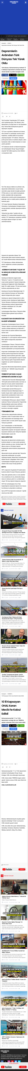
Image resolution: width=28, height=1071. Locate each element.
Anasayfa (4, 43)
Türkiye (14, 499)
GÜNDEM (10, 693)
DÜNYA (9, 43)
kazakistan (23, 496)
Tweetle (14, 75)
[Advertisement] (14, 19)
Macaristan (22, 498)
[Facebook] (2, 1061)
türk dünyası (10, 499)
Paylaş (6, 75)
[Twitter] (5, 1061)
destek (18, 496)
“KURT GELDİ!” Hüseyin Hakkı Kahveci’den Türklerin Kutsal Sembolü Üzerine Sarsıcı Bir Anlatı (17, 36)
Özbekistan (4, 499)
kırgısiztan (4, 498)
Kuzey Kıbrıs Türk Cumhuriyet (13, 498)
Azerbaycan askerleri (8, 496)
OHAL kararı (6, 864)
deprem (15, 496)
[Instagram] (9, 1061)
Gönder (22, 75)
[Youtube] (12, 1061)
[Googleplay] (19, 1061)
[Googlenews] (15, 1061)
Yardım (24, 499)
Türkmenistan (20, 499)
